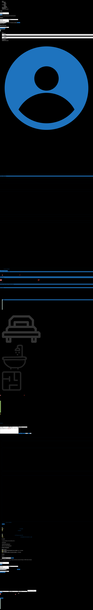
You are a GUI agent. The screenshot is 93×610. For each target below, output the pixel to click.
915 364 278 (4, 542)
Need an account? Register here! (5, 15)
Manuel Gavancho (3, 421)
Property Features (12, 158)
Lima (13, 283)
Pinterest (7, 284)
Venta (5, 34)
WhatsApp (10, 284)
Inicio (3, 1)
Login (1, 14)
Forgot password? (7, 573)
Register (18, 22)
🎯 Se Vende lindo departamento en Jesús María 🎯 (8, 594)
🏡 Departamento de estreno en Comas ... (8, 535)
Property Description (6, 158)
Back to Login (2, 23)
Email (13, 284)
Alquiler (5, 3)
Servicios (5, 6)
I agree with (12, 22)
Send (1, 592)
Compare (1, 598)
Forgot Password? (13, 15)
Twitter (4, 284)
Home (3, 273)
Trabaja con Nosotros (5, 40)
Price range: (4, 522)
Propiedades (4, 33)
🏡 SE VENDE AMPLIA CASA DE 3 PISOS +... (10, 530)
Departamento (4, 274)
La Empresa (4, 4)
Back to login (12, 573)
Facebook (1, 284)
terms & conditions (14, 22)
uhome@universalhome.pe (6, 544)
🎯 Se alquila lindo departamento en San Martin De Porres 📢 (9, 593)
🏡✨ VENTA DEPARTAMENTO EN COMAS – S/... (10, 528)
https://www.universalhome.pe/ (6, 545)
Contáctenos (4, 8)
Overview (1, 158)
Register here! (2, 573)
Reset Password (2, 28)
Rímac (15, 283)
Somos (5, 5)
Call (25, 433)
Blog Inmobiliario (4, 7)
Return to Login (2, 29)
